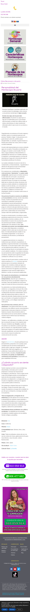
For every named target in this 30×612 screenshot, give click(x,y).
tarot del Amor (10, 342)
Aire (9, 421)
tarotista (15, 261)
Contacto (17, 594)
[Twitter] (18, 569)
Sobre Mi (22, 594)
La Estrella (13, 448)
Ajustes (19, 609)
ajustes (13, 606)
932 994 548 (4, 14)
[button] (15, 25)
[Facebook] (11, 569)
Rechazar (12, 609)
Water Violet (13, 445)
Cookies (13, 594)
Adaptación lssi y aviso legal (8, 593)
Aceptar (4, 609)
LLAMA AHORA (5, 12)
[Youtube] (15, 569)
